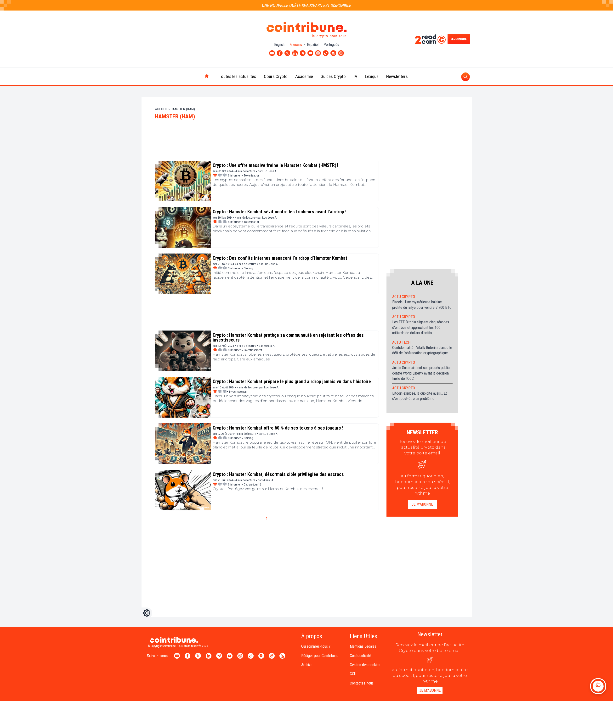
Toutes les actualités (237, 76)
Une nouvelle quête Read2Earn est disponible (306, 5)
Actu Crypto (403, 296)
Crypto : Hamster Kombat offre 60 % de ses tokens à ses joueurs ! (278, 427)
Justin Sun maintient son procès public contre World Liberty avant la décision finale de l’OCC (421, 373)
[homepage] (197, 76)
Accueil (161, 109)
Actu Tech (401, 342)
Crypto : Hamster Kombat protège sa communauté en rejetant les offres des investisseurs (288, 337)
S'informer (234, 175)
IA (355, 76)
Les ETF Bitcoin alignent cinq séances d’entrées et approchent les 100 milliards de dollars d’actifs (420, 327)
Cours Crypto (276, 76)
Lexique (372, 76)
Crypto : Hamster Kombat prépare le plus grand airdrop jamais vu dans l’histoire (292, 381)
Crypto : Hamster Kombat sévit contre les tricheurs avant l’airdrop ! (279, 211)
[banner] (267, 142)
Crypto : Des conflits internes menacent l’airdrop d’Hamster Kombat (280, 258)
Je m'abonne (422, 504)
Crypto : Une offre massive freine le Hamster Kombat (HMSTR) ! (275, 165)
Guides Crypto (333, 76)
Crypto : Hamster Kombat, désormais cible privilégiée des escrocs (278, 474)
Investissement (253, 350)
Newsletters (397, 76)
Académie (304, 76)
